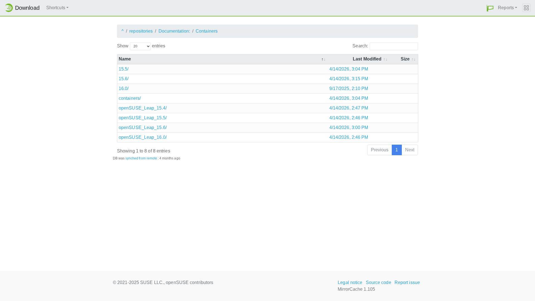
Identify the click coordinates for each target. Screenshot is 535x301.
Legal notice (350, 282)
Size (405, 59)
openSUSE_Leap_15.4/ (143, 108)
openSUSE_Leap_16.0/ (143, 137)
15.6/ (124, 78)
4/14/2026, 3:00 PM (348, 127)
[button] (490, 8)
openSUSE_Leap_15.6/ (143, 127)
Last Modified (367, 59)
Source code (378, 282)
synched (131, 158)
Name (125, 59)
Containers (207, 31)
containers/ (130, 98)
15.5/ (124, 69)
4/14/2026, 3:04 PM (348, 69)
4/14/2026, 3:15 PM (348, 78)
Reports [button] (506, 7)
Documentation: (174, 31)
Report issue (407, 282)
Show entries (141, 45)
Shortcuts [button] (55, 7)
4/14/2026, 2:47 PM (348, 108)
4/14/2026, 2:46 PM (348, 117)
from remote (148, 158)
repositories (141, 31)
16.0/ (124, 88)
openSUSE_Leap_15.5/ (143, 117)
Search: (360, 45)
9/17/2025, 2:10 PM (348, 88)
